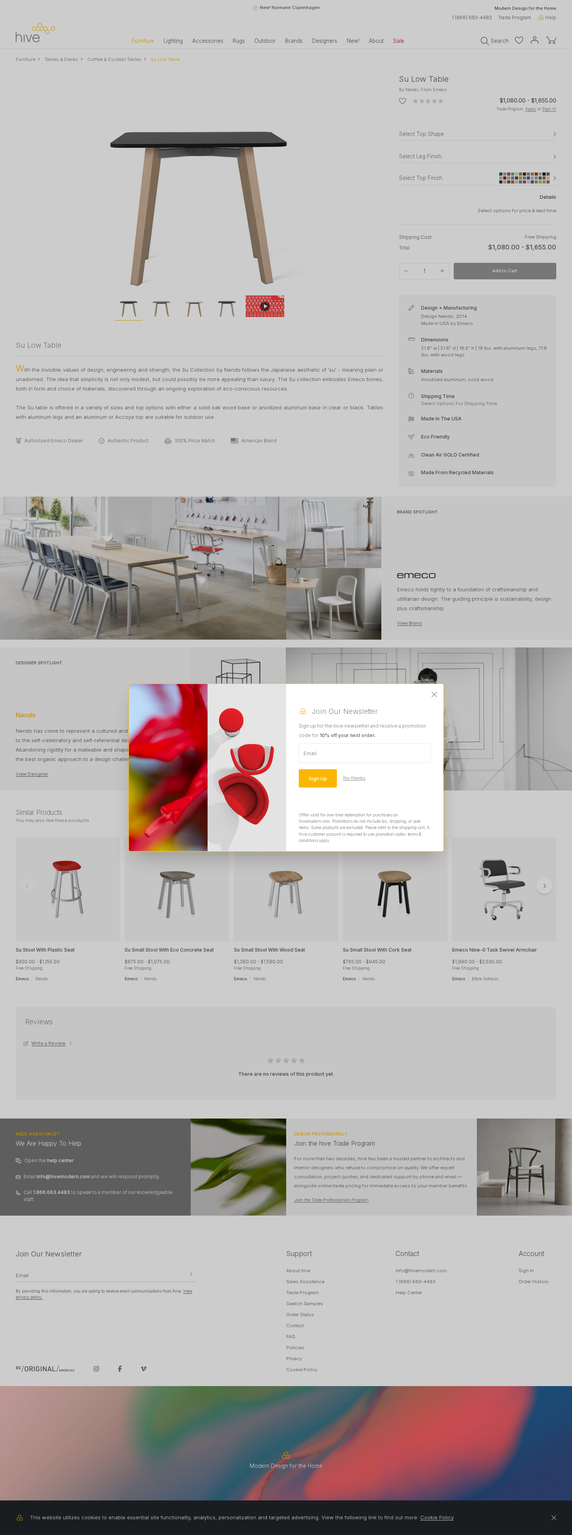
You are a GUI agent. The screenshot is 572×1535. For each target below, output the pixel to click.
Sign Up (318, 778)
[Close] (434, 694)
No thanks (354, 778)
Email (309, 753)
